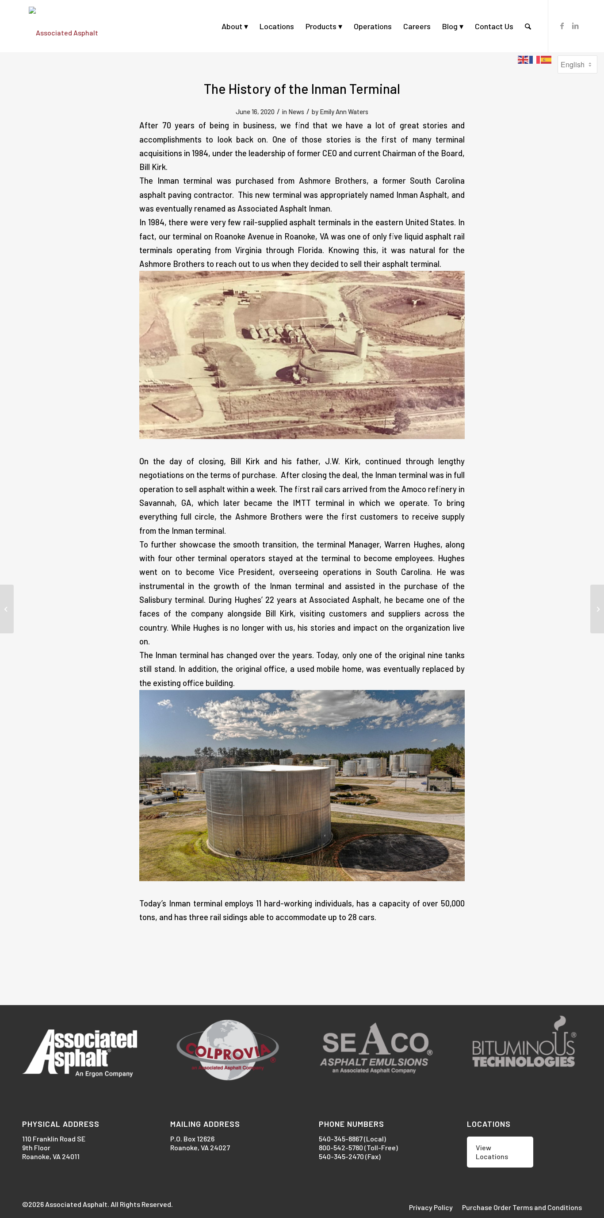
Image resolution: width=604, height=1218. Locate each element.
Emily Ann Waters (344, 112)
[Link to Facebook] (562, 25)
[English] (523, 58)
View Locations (492, 1151)
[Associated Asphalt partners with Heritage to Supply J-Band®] (597, 609)
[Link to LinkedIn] (575, 25)
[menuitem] (235, 26)
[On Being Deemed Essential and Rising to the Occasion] (7, 609)
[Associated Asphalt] (63, 26)
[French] (535, 58)
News (296, 112)
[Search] (528, 26)
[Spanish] (546, 58)
